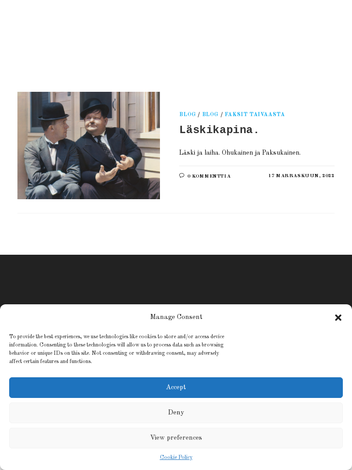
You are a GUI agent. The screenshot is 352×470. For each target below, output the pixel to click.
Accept (176, 387)
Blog (187, 115)
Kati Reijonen (122, 34)
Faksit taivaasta (255, 115)
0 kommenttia (209, 176)
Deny (176, 412)
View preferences (176, 438)
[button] (338, 317)
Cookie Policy (176, 457)
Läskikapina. (219, 130)
